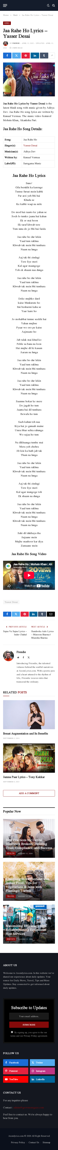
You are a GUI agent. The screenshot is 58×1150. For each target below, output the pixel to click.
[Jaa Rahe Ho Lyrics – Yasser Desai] (29, 79)
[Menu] (5, 5)
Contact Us (34, 1142)
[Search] (53, 5)
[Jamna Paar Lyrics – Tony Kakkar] (29, 758)
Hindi (7, 23)
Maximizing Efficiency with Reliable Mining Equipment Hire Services (26, 929)
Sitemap (46, 1142)
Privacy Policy (30, 1035)
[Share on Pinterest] (25, 55)
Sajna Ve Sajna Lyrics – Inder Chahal (15, 632)
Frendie (16, 43)
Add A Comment (29, 793)
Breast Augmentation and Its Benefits (25, 733)
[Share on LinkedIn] (35, 55)
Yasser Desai (30, 145)
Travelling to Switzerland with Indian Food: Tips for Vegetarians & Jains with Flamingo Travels (28, 884)
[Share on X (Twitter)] (16, 55)
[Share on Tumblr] (44, 55)
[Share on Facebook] (7, 55)
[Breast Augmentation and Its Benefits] (29, 714)
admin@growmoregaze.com (28, 1107)
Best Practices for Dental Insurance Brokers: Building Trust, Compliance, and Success (29, 843)
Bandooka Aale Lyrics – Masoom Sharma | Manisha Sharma (42, 634)
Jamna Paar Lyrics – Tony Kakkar (24, 777)
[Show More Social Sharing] (52, 55)
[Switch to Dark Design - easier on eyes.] (48, 5)
